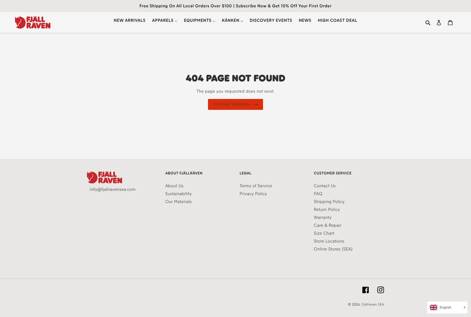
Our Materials (178, 201)
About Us (174, 185)
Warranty (323, 217)
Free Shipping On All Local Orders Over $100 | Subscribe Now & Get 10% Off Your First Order (235, 5)
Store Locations (329, 241)
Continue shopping (231, 104)
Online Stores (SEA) (333, 249)
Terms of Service (256, 185)
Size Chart (324, 233)
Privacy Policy (253, 193)
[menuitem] (129, 20)
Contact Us (325, 185)
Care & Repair (328, 225)
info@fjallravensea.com (112, 189)
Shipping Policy (329, 201)
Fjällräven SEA (373, 305)
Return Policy (327, 209)
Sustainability (178, 193)
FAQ (318, 193)
